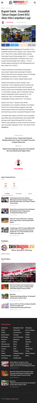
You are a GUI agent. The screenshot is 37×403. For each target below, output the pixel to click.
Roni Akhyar (10, 22)
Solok (27, 344)
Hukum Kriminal (6, 355)
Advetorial (4, 328)
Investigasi (4, 358)
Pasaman (16, 355)
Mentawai (16, 339)
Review (27, 337)
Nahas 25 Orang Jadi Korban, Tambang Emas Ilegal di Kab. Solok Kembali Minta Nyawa (22, 220)
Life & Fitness (17, 332)
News (15, 346)
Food (2, 351)
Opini (14, 348)
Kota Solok (16, 330)
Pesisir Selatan (29, 330)
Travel (27, 351)
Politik (27, 335)
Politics (27, 332)
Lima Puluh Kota (18, 337)
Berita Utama (9, 8)
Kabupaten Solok (18, 328)
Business (4, 339)
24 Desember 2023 (21, 22)
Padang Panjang (18, 353)
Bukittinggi (4, 337)
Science (27, 339)
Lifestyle (15, 335)
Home (2, 8)
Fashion (3, 348)
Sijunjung (28, 341)
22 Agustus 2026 (7, 280)
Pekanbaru (28, 328)
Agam (3, 330)
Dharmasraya (5, 344)
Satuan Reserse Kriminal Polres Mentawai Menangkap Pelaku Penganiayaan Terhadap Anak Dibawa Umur (22, 211)
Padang (15, 351)
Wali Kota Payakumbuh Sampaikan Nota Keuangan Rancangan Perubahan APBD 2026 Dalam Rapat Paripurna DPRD (21, 286)
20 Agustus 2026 (14, 290)
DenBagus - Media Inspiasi (11, 399)
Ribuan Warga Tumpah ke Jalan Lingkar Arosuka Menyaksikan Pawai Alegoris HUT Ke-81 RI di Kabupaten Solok (18, 276)
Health (3, 353)
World (27, 355)
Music (15, 344)
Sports (27, 346)
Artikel (3, 332)
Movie (15, 341)
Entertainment (5, 346)
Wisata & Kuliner (30, 353)
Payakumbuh (17, 358)
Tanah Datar (29, 348)
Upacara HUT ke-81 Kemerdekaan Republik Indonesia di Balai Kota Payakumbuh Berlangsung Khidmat (23, 305)
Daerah (3, 341)
